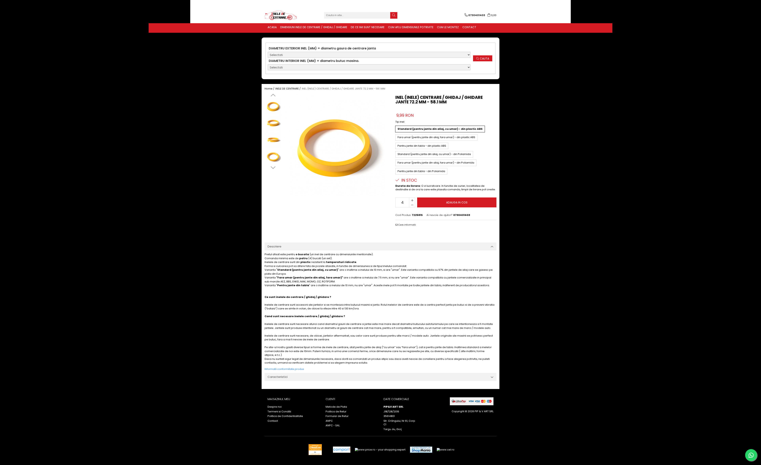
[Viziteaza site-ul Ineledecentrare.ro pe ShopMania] (421, 450)
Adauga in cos (456, 202)
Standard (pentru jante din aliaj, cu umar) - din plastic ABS (440, 129)
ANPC (329, 421)
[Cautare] (393, 15)
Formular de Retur (337, 416)
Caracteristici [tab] (278, 377)
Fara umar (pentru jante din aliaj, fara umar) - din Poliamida (436, 163)
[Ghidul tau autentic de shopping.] (341, 450)
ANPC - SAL (333, 425)
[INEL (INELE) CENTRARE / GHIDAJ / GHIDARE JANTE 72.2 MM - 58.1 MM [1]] (273, 123)
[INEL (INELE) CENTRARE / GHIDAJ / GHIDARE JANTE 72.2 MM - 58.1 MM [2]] (273, 140)
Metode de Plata (336, 407)
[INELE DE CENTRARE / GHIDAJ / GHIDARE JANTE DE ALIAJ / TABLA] (284, 15)
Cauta (484, 59)
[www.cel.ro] (445, 450)
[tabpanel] (334, 145)
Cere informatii (407, 224)
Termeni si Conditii (279, 411)
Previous (273, 96)
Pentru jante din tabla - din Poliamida (421, 171)
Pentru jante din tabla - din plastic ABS (422, 146)
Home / (270, 88)
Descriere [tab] (274, 246)
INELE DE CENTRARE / (288, 88)
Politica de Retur (336, 411)
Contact (273, 421)
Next (273, 167)
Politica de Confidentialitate (285, 416)
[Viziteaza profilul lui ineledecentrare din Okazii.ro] (315, 449)
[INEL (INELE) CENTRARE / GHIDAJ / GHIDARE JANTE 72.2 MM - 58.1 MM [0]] (273, 106)
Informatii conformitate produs (284, 369)
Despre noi (275, 407)
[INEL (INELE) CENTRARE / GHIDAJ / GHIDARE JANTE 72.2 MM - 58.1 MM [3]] (273, 156)
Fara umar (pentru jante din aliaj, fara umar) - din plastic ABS (436, 137)
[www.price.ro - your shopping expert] (380, 450)
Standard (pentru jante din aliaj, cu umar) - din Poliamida (434, 154)
